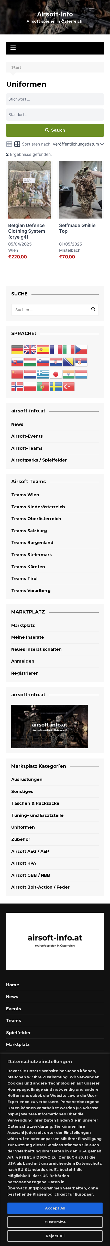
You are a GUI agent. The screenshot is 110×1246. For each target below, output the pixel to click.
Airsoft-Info (55, 14)
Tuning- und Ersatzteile (37, 815)
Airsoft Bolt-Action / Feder (40, 887)
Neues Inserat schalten (36, 649)
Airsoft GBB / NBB (30, 875)
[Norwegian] (17, 386)
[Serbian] (81, 361)
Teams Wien (25, 494)
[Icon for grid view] (17, 144)
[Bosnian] (68, 361)
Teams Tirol (24, 578)
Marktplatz (23, 625)
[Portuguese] (43, 386)
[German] (17, 349)
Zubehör (20, 839)
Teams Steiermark (31, 554)
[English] (30, 349)
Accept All (55, 1208)
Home (12, 984)
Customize (55, 1222)
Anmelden (22, 661)
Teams (13, 1020)
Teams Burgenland (32, 542)
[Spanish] (43, 349)
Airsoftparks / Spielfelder (39, 460)
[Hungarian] (30, 361)
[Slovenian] (43, 361)
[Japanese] (56, 374)
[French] (56, 349)
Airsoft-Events (27, 436)
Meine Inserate (27, 637)
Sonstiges (22, 791)
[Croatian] (56, 361)
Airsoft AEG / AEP (30, 851)
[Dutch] (30, 374)
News (17, 424)
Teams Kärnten (28, 566)
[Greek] (43, 374)
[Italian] (68, 349)
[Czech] (81, 349)
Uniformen (23, 827)
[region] (55, 1150)
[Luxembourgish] (81, 374)
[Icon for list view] (9, 144)
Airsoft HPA (23, 863)
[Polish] (30, 386)
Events (13, 1008)
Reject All (55, 1236)
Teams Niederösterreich (38, 506)
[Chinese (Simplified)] (17, 374)
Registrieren (25, 673)
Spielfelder (18, 1032)
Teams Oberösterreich (36, 518)
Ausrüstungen (26, 779)
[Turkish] (68, 386)
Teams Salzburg (29, 530)
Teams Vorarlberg (31, 590)
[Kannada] (68, 374)
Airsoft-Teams (26, 448)
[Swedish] (56, 386)
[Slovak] (17, 361)
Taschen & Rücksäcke (35, 803)
